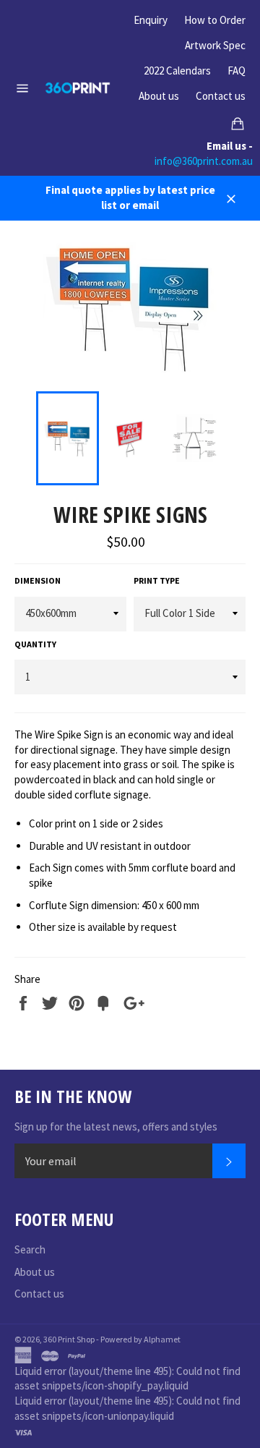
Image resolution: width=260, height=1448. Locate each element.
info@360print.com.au (204, 161)
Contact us (221, 96)
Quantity (35, 644)
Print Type (157, 580)
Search (30, 1249)
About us (159, 96)
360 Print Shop (69, 1339)
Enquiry (151, 20)
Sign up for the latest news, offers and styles (115, 1126)
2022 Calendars (177, 70)
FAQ (237, 70)
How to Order (215, 20)
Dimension (37, 580)
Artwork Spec (215, 45)
